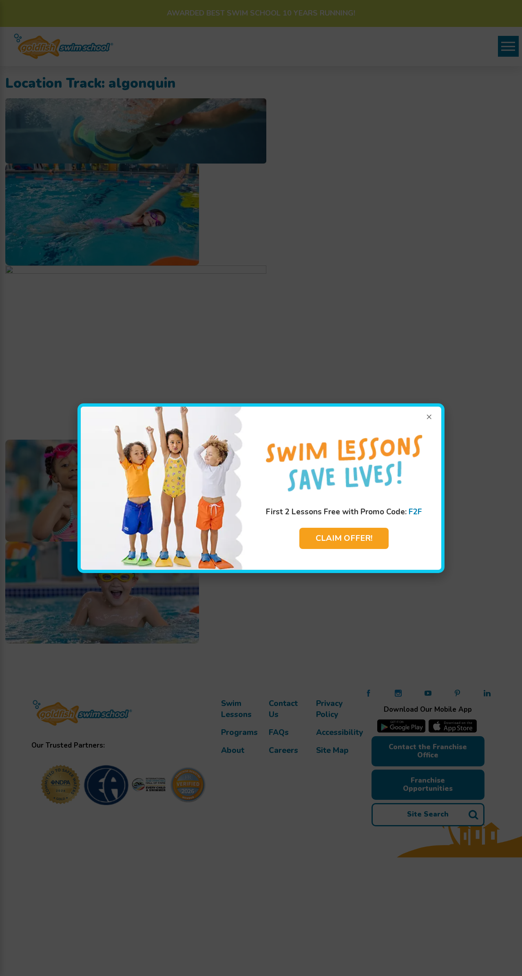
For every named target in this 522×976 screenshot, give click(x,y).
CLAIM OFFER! (344, 538)
